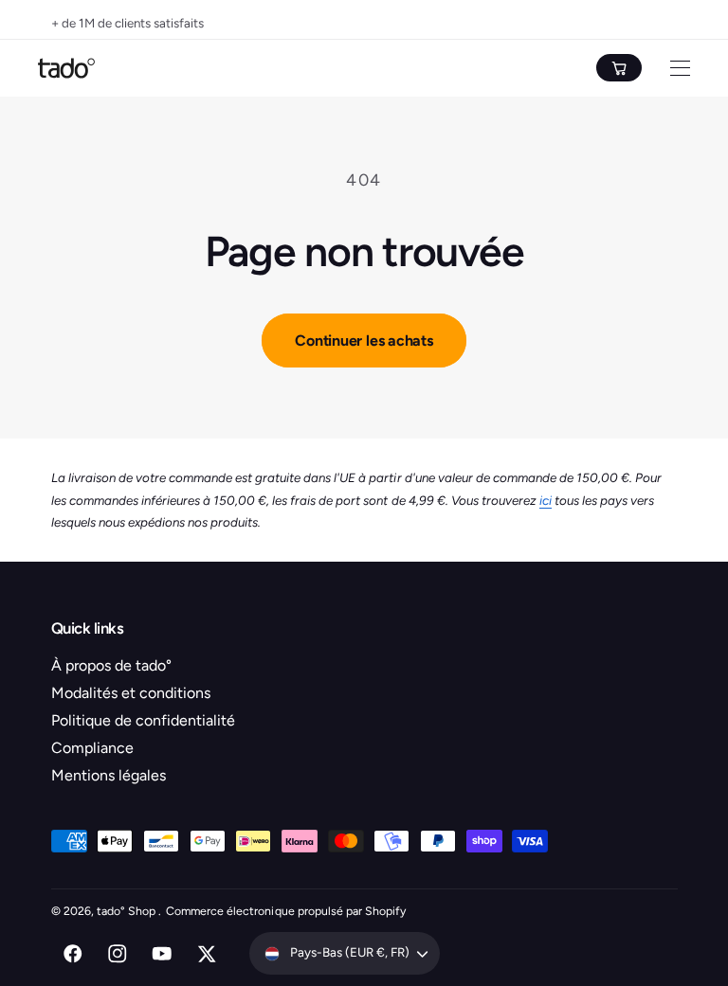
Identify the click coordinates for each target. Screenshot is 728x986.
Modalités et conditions (130, 693)
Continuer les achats (363, 341)
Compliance (92, 748)
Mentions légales (108, 775)
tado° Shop (127, 911)
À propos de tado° (111, 665)
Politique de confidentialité (143, 720)
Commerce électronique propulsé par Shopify (286, 911)
